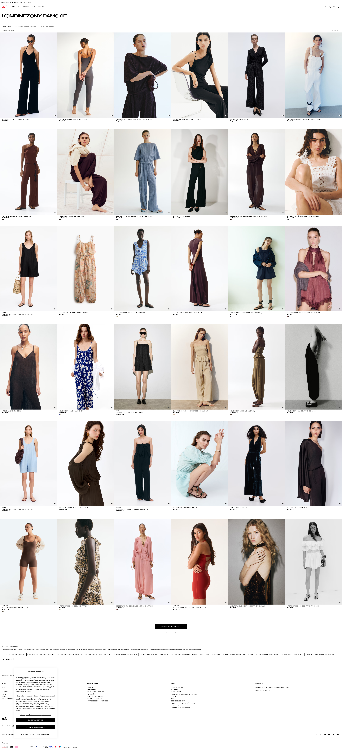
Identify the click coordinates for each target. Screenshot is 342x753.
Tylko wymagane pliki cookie (35, 727)
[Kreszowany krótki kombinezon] (199, 463)
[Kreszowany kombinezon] (28, 367)
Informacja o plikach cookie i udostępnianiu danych (35, 715)
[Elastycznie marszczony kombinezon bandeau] (199, 367)
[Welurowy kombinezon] (256, 463)
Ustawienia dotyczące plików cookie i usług (35, 734)
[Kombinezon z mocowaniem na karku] (28, 75)
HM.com (5, 675)
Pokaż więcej (7, 659)
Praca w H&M (91, 687)
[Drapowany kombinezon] (199, 172)
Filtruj (335, 30)
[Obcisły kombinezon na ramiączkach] (85, 75)
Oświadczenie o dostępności (97, 701)
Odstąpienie (175, 705)
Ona (13, 7)
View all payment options (70, 747)
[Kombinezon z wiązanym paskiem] (85, 367)
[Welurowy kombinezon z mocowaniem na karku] (256, 562)
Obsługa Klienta (177, 687)
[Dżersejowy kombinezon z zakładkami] (199, 268)
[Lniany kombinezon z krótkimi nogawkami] (28, 268)
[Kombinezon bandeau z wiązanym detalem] (142, 463)
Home (34, 7)
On (19, 7)
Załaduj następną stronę (171, 626)
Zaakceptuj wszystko (35, 720)
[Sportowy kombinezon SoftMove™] (28, 562)
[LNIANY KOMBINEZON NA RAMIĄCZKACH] (142, 367)
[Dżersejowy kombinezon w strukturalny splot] (142, 75)
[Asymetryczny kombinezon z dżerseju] (199, 75)
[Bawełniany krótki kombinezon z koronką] (313, 172)
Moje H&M (174, 689)
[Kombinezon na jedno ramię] (313, 463)
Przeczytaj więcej (262, 690)
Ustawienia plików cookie (180, 708)
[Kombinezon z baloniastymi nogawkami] (85, 268)
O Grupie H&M (91, 689)
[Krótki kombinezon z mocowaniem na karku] (313, 268)
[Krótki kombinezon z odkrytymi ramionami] (313, 562)
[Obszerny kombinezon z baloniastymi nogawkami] (256, 172)
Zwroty (174, 696)
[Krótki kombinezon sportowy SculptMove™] (199, 562)
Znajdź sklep (176, 692)
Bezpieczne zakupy (178, 701)
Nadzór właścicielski (95, 698)
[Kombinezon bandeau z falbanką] (85, 172)
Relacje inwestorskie (95, 696)
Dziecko (26, 7)
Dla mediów (91, 694)
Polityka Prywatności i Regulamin (184, 694)
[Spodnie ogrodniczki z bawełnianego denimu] (313, 75)
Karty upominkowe (9, 698)
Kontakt (174, 698)
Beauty (41, 7)
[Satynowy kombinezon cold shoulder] (85, 463)
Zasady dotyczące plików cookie (183, 703)
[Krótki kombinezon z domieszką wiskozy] (142, 268)
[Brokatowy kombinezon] (256, 75)
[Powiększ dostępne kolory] (3, 123)
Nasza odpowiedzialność (96, 692)
